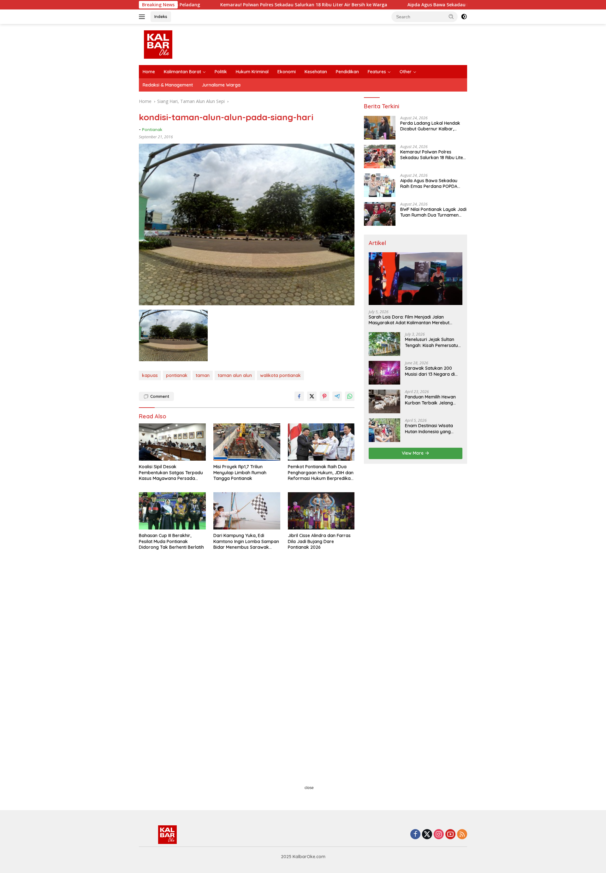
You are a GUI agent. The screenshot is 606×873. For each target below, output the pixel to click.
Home (149, 72)
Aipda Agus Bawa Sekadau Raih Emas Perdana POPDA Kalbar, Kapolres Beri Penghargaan (458, 5)
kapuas (150, 375)
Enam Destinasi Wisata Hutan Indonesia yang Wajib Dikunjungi (429, 428)
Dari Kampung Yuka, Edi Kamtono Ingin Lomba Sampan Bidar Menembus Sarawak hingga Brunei (246, 541)
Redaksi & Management (168, 85)
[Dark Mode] (464, 16)
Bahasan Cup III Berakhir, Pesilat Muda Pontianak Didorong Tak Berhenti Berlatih (171, 541)
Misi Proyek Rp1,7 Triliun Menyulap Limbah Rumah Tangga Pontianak (239, 472)
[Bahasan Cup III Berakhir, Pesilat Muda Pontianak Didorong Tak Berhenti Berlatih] (172, 511)
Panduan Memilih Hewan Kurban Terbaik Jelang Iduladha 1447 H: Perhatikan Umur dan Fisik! (433, 399)
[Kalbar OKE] (182, 44)
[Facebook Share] (299, 396)
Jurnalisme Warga (221, 85)
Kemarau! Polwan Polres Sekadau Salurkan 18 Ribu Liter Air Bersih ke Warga (256, 5)
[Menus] (143, 16)
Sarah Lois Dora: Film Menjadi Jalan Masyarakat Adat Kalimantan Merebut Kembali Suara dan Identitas (409, 320)
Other (406, 72)
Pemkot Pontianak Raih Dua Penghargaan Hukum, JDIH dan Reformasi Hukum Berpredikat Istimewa (321, 472)
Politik (221, 72)
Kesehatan (316, 72)
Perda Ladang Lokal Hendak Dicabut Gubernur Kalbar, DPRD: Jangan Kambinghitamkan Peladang (430, 126)
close (309, 788)
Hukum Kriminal (252, 72)
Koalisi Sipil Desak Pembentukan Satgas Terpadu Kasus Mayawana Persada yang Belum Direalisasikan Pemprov (171, 472)
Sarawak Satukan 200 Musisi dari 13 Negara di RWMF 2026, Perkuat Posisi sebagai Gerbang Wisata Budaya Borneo (433, 371)
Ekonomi (286, 72)
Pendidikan (347, 72)
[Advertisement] (246, 625)
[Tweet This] (312, 396)
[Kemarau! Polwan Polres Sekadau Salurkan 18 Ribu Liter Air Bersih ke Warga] (379, 156)
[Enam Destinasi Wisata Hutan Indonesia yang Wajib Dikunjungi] (384, 430)
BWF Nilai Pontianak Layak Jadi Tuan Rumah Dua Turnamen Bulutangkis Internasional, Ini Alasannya (433, 212)
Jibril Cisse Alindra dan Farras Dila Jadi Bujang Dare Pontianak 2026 (319, 541)
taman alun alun (235, 375)
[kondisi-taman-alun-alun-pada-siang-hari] (173, 335)
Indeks (160, 16)
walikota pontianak (280, 375)
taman (203, 375)
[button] (451, 16)
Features (377, 72)
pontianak (176, 375)
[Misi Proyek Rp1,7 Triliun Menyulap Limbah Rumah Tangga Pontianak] (246, 442)
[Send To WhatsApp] (349, 396)
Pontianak (152, 129)
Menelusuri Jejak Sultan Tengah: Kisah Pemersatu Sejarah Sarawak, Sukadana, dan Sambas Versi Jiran (431, 342)
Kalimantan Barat (182, 72)
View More (413, 453)
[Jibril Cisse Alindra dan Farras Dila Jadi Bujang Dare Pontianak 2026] (321, 511)
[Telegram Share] (337, 396)
